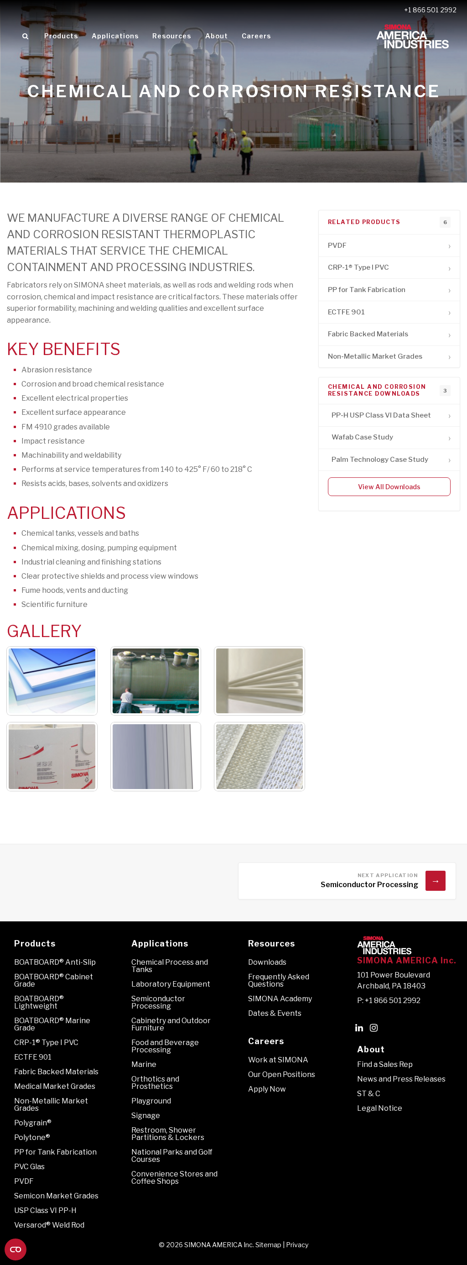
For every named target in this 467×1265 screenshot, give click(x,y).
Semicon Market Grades (56, 1196)
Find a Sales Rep (385, 1064)
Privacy (297, 1245)
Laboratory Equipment (170, 984)
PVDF (24, 1181)
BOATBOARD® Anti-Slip (55, 962)
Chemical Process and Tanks (169, 966)
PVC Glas (29, 1166)
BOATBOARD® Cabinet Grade (53, 980)
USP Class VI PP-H (45, 1210)
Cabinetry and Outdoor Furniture (171, 1024)
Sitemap (268, 1245)
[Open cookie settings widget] (15, 1249)
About (216, 36)
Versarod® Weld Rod (49, 1225)
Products (61, 36)
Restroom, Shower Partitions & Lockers (167, 1134)
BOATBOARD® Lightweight (39, 1002)
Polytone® (32, 1137)
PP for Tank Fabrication (55, 1152)
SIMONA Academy (280, 998)
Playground (151, 1101)
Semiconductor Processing (158, 1002)
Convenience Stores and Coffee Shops (174, 1178)
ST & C (368, 1093)
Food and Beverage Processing (165, 1046)
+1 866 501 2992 (430, 10)
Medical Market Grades (54, 1086)
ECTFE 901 (33, 1057)
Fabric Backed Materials (56, 1071)
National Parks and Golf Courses (172, 1156)
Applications (115, 36)
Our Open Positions (281, 1074)
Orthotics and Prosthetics (155, 1083)
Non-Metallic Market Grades (51, 1105)
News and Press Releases (401, 1079)
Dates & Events (274, 1013)
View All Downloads (389, 487)
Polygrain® (33, 1123)
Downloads (267, 962)
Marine (143, 1064)
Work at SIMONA (278, 1060)
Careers (256, 36)
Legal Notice (379, 1108)
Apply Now (267, 1089)
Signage (145, 1115)
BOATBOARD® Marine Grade (52, 1024)
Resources (171, 36)
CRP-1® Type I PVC (46, 1042)
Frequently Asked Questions (278, 980)
